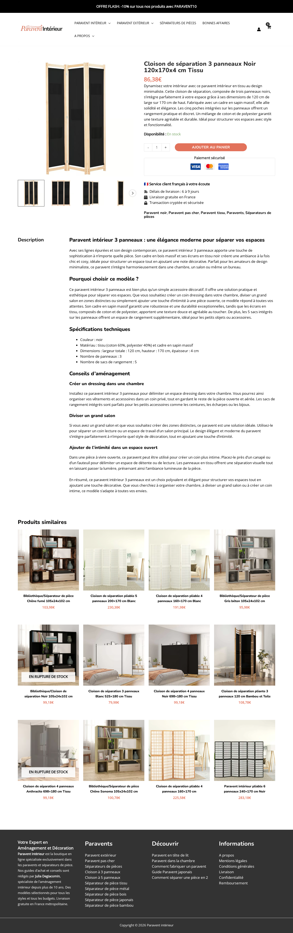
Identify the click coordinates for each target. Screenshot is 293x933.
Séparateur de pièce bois (105, 894)
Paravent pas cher (184, 212)
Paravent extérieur (133, 23)
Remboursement (233, 883)
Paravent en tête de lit (170, 855)
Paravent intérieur (90, 23)
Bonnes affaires (216, 23)
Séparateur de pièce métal (107, 888)
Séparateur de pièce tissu (106, 883)
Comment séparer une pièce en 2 (180, 877)
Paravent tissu (213, 212)
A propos (82, 36)
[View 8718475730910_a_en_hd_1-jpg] (31, 193)
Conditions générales (236, 866)
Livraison (226, 871)
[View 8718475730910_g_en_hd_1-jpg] (61, 193)
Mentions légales (233, 860)
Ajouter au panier (211, 147)
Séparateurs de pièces (178, 23)
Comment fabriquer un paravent (179, 866)
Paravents (235, 212)
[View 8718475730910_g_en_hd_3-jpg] (120, 193)
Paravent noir (155, 212)
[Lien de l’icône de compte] (259, 29)
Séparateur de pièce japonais (109, 899)
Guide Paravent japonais (172, 871)
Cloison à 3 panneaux (102, 871)
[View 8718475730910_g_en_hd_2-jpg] (90, 193)
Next (132, 193)
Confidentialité (231, 877)
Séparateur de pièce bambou (109, 905)
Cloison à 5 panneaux (102, 877)
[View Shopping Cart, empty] (269, 29)
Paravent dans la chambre (173, 860)
